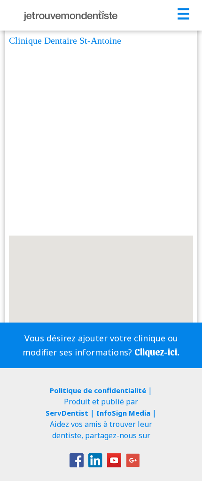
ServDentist (67, 413)
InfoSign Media (123, 413)
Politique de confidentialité (98, 390)
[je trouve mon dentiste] (70, 15)
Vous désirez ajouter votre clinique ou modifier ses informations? (101, 345)
